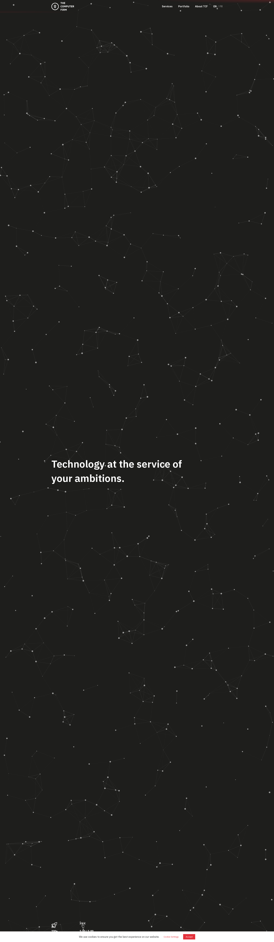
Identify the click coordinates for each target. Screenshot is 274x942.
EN (215, 6)
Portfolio (183, 6)
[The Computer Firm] (63, 6)
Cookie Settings (171, 936)
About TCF (201, 6)
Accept (189, 936)
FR (221, 6)
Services (167, 6)
